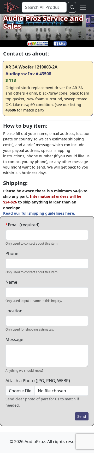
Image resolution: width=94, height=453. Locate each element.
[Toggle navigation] (83, 7)
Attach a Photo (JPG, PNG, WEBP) (37, 380)
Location (13, 311)
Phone (11, 253)
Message (14, 339)
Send (81, 416)
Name (11, 282)
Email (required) (22, 225)
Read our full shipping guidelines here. (39, 213)
